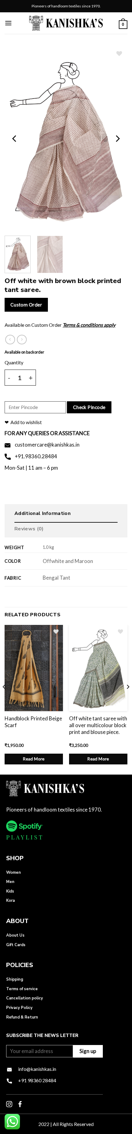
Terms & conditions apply (89, 325)
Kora (10, 900)
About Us (15, 935)
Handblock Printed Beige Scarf (33, 721)
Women (13, 872)
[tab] (66, 515)
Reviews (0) (29, 528)
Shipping (14, 979)
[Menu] (8, 22)
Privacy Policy (19, 1007)
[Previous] (14, 138)
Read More (34, 758)
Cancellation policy (24, 998)
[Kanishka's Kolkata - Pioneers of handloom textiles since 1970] (66, 23)
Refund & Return (22, 1017)
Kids (10, 891)
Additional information (42, 513)
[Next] (117, 138)
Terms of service (22, 989)
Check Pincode (89, 407)
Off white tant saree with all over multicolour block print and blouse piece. (98, 725)
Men (10, 882)
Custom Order (26, 304)
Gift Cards (15, 945)
